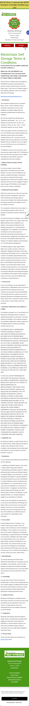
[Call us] (27, 215)
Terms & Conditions (14, 672)
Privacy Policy (19, 702)
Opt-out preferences (11, 702)
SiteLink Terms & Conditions (14, 677)
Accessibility (14, 681)
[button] (27, 32)
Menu (25, 47)
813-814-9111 (14, 37)
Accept (14, 698)
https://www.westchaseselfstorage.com (11, 96)
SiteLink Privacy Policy (14, 679)
